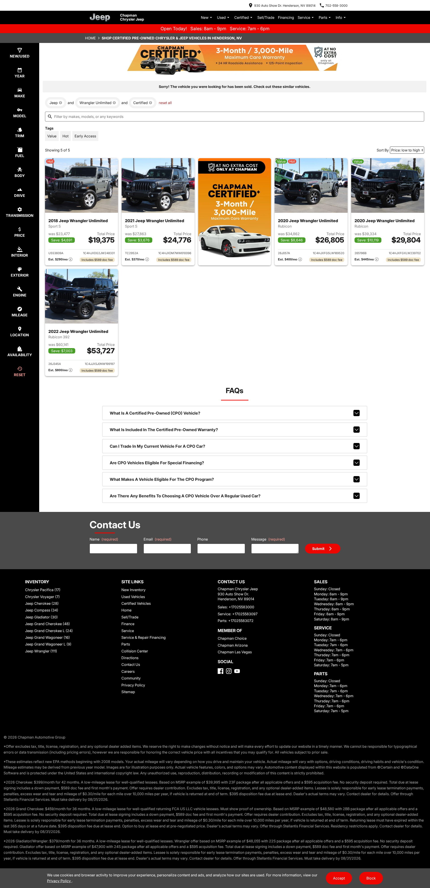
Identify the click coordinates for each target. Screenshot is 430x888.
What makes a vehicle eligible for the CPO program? (162, 479)
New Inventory (133, 590)
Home (90, 38)
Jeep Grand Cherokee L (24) (49, 630)
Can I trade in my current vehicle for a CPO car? (157, 446)
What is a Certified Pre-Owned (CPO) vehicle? (155, 413)
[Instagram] (228, 671)
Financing (286, 17)
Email (158, 539)
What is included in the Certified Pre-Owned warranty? (164, 429)
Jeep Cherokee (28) (42, 603)
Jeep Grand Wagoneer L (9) (48, 644)
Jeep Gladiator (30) (41, 617)
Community (131, 678)
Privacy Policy (133, 685)
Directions (129, 658)
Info (339, 17)
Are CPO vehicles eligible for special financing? (157, 462)
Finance (127, 624)
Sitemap (128, 692)
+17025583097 (245, 614)
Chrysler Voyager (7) (42, 596)
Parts (323, 17)
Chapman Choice (232, 638)
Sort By (383, 150)
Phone (202, 539)
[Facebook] (220, 671)
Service (304, 17)
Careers (128, 671)
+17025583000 (241, 607)
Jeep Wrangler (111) (41, 651)
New (205, 17)
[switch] (52, 136)
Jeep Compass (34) (41, 610)
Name (104, 539)
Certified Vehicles (136, 603)
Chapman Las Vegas (235, 652)
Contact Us (130, 664)
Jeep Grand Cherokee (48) (47, 624)
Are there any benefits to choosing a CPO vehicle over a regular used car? (185, 496)
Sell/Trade (265, 17)
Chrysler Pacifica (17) (42, 590)
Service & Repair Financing (143, 637)
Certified (241, 17)
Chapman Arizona (233, 645)
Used (221, 17)
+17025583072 (241, 620)
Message (268, 539)
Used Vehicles (133, 596)
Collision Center (134, 651)
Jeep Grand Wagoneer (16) (47, 637)
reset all (165, 102)
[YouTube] (237, 671)
